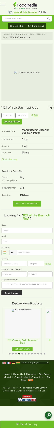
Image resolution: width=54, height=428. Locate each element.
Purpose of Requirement (11, 269)
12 (44, 354)
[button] (26, 12)
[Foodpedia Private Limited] (25, 5)
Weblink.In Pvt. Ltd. (37, 391)
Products (15, 34)
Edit (36, 115)
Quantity (4, 258)
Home (5, 34)
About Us (18, 374)
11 (41, 354)
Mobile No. (5, 247)
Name (3, 225)
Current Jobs (21, 377)
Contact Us (37, 377)
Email (3, 236)
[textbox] (27, 19)
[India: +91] (5, 252)
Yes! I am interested (27, 203)
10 (38, 354)
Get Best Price (12, 121)
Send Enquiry (28, 424)
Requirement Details (9, 280)
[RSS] (30, 380)
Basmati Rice (27, 34)
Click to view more (9, 159)
